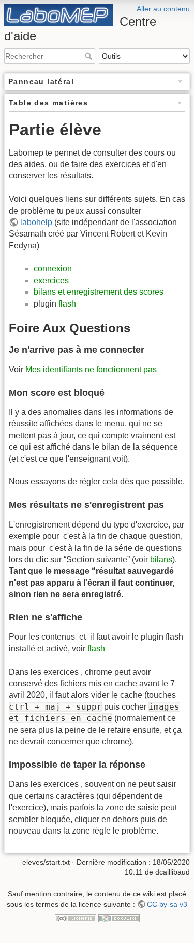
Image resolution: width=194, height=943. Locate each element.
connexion (53, 268)
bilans (161, 559)
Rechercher (90, 56)
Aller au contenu (163, 9)
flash (67, 303)
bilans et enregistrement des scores (98, 291)
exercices (51, 280)
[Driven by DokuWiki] (119, 917)
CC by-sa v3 (167, 904)
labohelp (36, 222)
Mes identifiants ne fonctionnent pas (91, 369)
